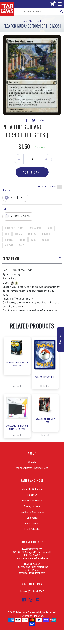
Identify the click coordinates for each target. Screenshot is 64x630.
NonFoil (46, 234)
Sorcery (46, 239)
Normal (9, 239)
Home (25, 21)
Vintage (9, 245)
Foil (7, 234)
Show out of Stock (47, 186)
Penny (22, 239)
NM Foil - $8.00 (20, 216)
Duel (49, 228)
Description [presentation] (10, 258)
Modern (32, 234)
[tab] (32, 260)
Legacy (18, 234)
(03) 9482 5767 (36, 591)
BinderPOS (38, 616)
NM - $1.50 (17, 197)
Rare (33, 239)
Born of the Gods (14, 228)
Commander (35, 228)
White (22, 245)
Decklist (60, 339)
